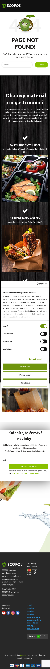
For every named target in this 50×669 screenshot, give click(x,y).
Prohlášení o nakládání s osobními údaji (25, 474)
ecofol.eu (30, 611)
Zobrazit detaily (36, 359)
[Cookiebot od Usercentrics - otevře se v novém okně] (36, 284)
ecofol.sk (30, 608)
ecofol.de (30, 614)
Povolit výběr (25, 375)
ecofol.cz (30, 605)
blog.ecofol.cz (32, 623)
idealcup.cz (31, 626)
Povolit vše (25, 367)
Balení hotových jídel (25, 145)
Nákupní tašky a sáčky (25, 218)
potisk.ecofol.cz (33, 629)
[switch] (43, 334)
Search (41, 65)
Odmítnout (25, 383)
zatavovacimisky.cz (34, 620)
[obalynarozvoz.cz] (25, 178)
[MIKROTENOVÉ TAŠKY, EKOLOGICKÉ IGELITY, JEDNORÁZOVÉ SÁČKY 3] (25, 248)
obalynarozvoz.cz (33, 617)
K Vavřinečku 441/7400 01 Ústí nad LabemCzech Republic (10, 592)
